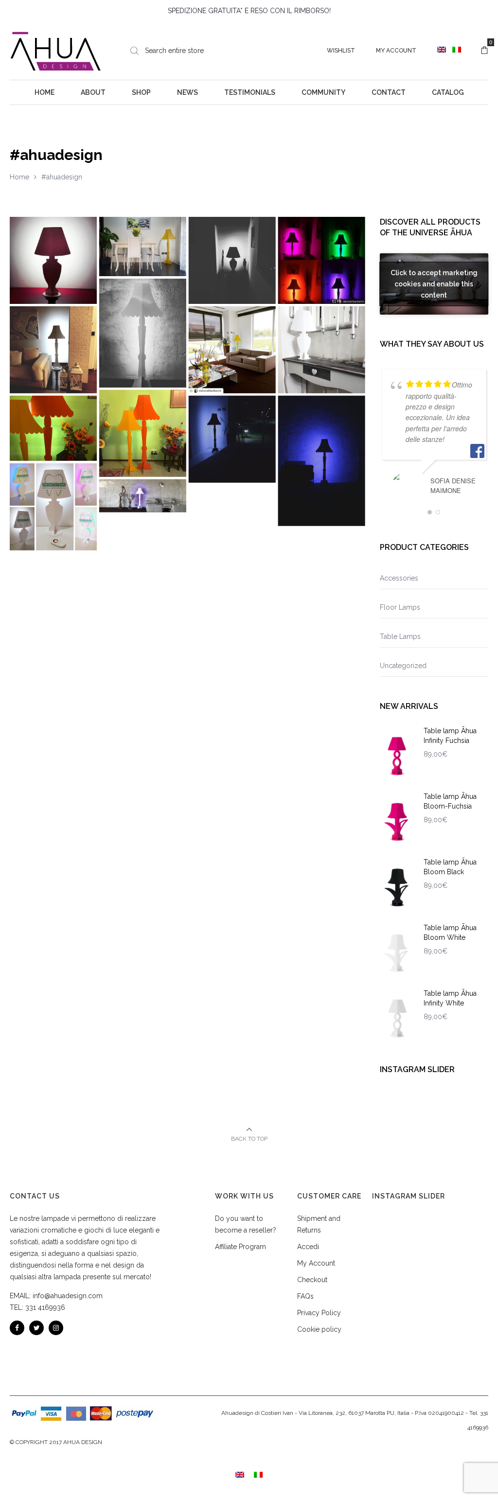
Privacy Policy (319, 1313)
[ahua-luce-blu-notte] (321, 461)
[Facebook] (17, 1328)
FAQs (305, 1296)
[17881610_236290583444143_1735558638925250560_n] (321, 349)
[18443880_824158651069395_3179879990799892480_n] (232, 349)
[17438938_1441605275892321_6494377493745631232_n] (53, 260)
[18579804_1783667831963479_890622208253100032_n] (321, 260)
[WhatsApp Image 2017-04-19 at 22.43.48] (53, 428)
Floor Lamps (400, 607)
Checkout (312, 1280)
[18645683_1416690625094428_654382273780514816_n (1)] (142, 333)
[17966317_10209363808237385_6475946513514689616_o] (142, 246)
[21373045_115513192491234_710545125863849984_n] (53, 506)
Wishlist (341, 50)
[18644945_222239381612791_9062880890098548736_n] (53, 349)
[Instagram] (56, 1328)
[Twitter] (36, 1328)
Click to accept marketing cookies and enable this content (434, 283)
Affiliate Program (240, 1247)
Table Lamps (400, 636)
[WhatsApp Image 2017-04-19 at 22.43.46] (142, 433)
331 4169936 (45, 1307)
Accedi (308, 1247)
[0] (484, 50)
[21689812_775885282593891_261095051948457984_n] (232, 439)
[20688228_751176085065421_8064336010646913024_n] (232, 260)
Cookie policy (319, 1329)
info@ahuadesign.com (68, 1296)
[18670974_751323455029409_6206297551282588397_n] (142, 495)
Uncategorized (403, 666)
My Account (396, 50)
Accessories (399, 578)
